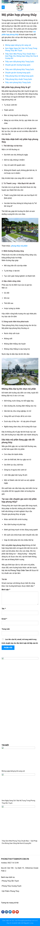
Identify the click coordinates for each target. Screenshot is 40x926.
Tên (4, 609)
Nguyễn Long (28, 923)
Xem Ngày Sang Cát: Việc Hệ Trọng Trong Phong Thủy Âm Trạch (21, 49)
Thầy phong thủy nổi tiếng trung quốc (19, 76)
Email (4, 619)
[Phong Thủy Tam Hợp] (20, 7)
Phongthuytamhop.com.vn (27, 920)
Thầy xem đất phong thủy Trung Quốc (19, 62)
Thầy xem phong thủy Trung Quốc (18, 82)
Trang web (6, 629)
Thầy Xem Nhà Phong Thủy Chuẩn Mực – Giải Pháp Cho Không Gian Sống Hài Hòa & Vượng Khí (21, 56)
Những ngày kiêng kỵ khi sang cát (18, 45)
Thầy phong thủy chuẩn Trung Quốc (18, 79)
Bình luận (6, 590)
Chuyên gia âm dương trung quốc (17, 65)
